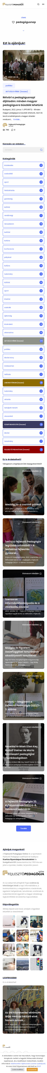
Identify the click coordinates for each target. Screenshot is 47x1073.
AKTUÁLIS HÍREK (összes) (17, 91)
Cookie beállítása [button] (17, 1069)
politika (9, 85)
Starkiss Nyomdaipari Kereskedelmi (18, 859)
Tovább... (17, 119)
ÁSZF (39, 1066)
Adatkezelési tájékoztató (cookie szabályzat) (28, 1063)
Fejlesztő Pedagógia (17, 124)
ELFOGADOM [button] (32, 1069)
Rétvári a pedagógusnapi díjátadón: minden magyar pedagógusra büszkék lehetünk (23, 101)
